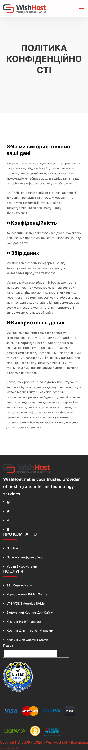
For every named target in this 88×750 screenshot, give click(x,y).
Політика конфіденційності (26, 557)
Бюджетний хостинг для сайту (30, 612)
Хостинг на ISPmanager (24, 621)
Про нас (13, 548)
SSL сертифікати (19, 585)
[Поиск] (63, 653)
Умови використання (22, 566)
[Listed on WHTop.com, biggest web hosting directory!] (18, 677)
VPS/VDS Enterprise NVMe (26, 603)
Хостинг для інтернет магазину (30, 630)
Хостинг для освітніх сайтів (27, 639)
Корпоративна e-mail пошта (27, 594)
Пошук (8, 645)
